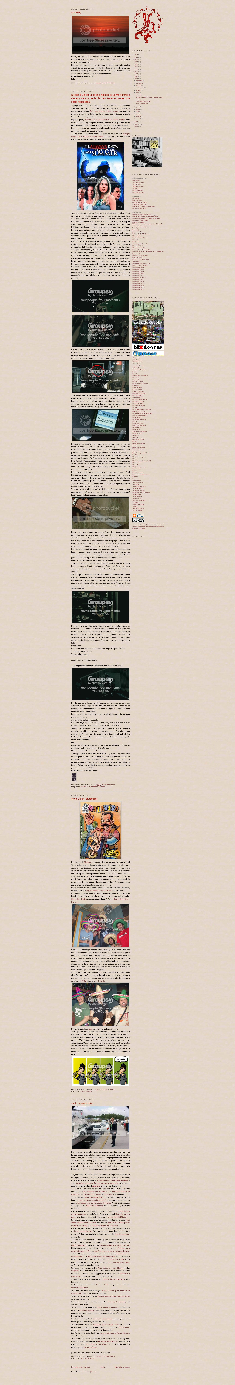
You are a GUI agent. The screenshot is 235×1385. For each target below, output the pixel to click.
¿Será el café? (137, 232)
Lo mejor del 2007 (138, 269)
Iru (78, 899)
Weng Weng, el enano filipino (110, 1268)
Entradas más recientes (80, 1367)
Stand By (76, 12)
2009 (136, 74)
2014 (136, 62)
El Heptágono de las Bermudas (142, 413)
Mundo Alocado (137, 465)
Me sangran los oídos (139, 208)
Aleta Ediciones (137, 362)
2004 (136, 126)
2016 (136, 57)
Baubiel (134, 371)
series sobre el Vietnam (108, 1308)
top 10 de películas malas (119, 1262)
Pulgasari (75, 1271)
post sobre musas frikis (115, 1259)
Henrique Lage (137, 433)
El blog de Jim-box (138, 401)
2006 (136, 122)
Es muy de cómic (137, 423)
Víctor (84, 981)
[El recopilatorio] (148, 356)
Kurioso (134, 441)
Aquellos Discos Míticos (139, 202)
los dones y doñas (86, 1310)
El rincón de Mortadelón (139, 415)
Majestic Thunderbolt (79, 1288)
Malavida (87, 862)
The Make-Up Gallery (139, 486)
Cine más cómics (137, 381)
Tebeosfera (136, 484)
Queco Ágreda (145, 524)
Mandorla (135, 459)
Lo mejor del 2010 (138, 275)
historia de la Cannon (92, 1194)
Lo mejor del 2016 (138, 289)
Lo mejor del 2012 (138, 281)
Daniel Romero (137, 387)
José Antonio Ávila (138, 439)
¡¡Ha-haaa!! (136, 261)
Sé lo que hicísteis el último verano (104, 111)
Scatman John (102, 1285)
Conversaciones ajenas (139, 226)
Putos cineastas (137, 190)
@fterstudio (136, 358)
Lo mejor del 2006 (138, 267)
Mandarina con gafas (139, 457)
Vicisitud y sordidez (138, 504)
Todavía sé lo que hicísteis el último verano (105, 120)
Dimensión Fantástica (139, 393)
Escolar (134, 421)
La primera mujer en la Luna (141, 263)
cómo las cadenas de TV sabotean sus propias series (97, 1183)
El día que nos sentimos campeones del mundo (147, 224)
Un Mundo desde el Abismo (141, 492)
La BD (134, 445)
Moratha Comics (137, 463)
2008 (136, 76)
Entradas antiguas (122, 1367)
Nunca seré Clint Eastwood (140, 475)
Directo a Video (98, 787)
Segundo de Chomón (116, 1302)
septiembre (140, 88)
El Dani (134, 407)
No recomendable (138, 472)
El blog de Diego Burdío (140, 399)
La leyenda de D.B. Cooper (141, 234)
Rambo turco (124, 1327)
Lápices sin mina (137, 449)
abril (137, 111)
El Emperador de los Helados (141, 409)
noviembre (139, 83)
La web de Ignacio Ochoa (140, 453)
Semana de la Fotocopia (140, 238)
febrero (138, 116)
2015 (136, 59)
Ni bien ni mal (136, 469)
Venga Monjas (136, 494)
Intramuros (135, 435)
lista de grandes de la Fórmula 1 (96, 1192)
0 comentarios (108, 83)
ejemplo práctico (90, 1347)
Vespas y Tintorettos (138, 500)
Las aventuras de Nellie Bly (141, 250)
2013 (136, 64)
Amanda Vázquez (138, 366)
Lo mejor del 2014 (138, 285)
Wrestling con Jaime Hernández (142, 228)
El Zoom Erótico (137, 417)
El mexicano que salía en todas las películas (146, 218)
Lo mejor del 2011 (138, 279)
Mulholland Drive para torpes (141, 214)
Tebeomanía (86, 1091)
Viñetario (135, 506)
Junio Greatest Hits (81, 1103)
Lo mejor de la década (139, 277)
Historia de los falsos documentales (143, 206)
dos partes (108, 1194)
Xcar (126, 899)
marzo (138, 114)
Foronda (101, 981)
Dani (121, 899)
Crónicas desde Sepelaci (140, 383)
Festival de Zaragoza (139, 425)
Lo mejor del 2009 (138, 273)
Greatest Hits (87, 1358)
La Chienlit (135, 242)
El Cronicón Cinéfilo (138, 405)
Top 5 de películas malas (140, 244)
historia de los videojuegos (114, 1279)
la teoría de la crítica (96, 1344)
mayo (138, 109)
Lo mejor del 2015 (138, 287)
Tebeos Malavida (137, 482)
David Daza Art (137, 389)
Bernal (116, 899)
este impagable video (94, 1197)
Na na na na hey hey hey (140, 259)
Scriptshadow (136, 478)
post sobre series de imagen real (101, 1257)
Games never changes (139, 431)
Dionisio (74, 902)
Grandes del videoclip (139, 204)
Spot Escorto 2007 (138, 186)
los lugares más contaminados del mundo (94, 1203)
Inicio (103, 1367)
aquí (90, 1029)
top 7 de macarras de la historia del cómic (112, 1251)
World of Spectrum (138, 508)
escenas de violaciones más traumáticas (114, 1296)
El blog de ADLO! (137, 397)
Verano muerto (137, 496)
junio (138, 107)
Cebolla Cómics (137, 380)
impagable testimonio (94, 1206)
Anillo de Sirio (136, 368)
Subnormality (136, 480)
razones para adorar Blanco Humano (114, 1333)
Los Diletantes (136, 455)
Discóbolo (135, 240)
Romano (135, 476)
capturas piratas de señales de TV (92, 1200)
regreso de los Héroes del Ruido (98, 890)
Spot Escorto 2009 (138, 192)
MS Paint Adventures (139, 467)
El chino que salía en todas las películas (145, 216)
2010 (136, 71)
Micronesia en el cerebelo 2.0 (141, 461)
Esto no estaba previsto (139, 265)
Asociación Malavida (138, 370)
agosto (138, 90)
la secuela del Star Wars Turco (106, 1325)
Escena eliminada (138, 222)
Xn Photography (137, 510)
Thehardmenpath (137, 488)
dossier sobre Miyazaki (83, 1231)
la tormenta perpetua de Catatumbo (104, 1226)
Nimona (134, 470)
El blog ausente (137, 395)
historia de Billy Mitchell (117, 1217)
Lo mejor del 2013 (138, 283)
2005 (136, 124)
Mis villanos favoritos (138, 248)
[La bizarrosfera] (148, 349)
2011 (136, 69)
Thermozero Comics (138, 490)
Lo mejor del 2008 (138, 271)
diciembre (139, 80)
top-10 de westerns (78, 1245)
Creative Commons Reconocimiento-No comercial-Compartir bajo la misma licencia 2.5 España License (148, 526)
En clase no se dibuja (139, 419)
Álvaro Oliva (136, 364)
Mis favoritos (136, 198)
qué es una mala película (107, 1341)
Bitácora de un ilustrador (140, 375)
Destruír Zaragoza (138, 391)
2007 (136, 78)
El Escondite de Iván (139, 411)
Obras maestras (137, 257)
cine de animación (122, 1234)
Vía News (135, 502)
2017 (136, 54)
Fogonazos (136, 429)
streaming (96, 1186)
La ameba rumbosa (138, 443)
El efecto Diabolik (137, 246)
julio (137, 92)
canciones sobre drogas (102, 1319)
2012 (136, 66)
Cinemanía (85, 787)
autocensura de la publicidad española (112, 1180)
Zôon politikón (136, 236)
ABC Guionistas (137, 360)
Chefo (73, 899)
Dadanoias (135, 385)
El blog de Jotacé (137, 403)
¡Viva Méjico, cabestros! (84, 798)
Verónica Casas (137, 498)
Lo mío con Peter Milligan (140, 220)
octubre (138, 85)
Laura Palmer (136, 451)
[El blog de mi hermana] (148, 343)
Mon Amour (136, 180)
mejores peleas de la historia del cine (114, 1245)
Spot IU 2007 (136, 184)
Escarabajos (136, 230)
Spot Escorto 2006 (138, 182)
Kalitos (84, 899)
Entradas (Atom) (89, 1372)
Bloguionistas (136, 377)
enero (138, 118)
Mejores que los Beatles (140, 255)
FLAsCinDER (136, 427)
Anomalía (135, 188)
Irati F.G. (135, 437)
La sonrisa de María (138, 447)
